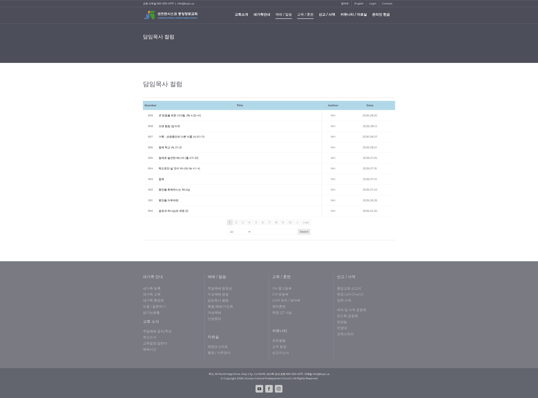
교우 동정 (279, 347)
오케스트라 (345, 334)
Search (304, 231)
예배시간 (149, 349)
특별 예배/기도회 (220, 306)
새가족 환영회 (153, 300)
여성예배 (214, 313)
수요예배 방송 (218, 294)
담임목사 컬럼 (218, 300)
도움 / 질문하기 (154, 306)
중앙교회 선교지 (349, 288)
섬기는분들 (151, 313)
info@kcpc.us (185, 3)
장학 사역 (344, 300)
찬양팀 (342, 322)
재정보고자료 (218, 347)
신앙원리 (214, 319)
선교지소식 (280, 353)
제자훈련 (279, 306)
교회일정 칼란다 (155, 343)
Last (306, 222)
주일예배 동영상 (220, 288)
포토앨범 (279, 341)
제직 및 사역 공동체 (351, 310)
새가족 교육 (152, 294)
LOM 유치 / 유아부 (286, 300)
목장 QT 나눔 (282, 313)
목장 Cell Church (350, 294)
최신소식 (149, 337)
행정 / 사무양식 (219, 353)
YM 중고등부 (282, 288)
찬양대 (342, 328)
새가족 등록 (152, 288)
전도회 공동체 (347, 316)
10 (290, 222)
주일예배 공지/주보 (157, 331)
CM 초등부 (280, 294)
